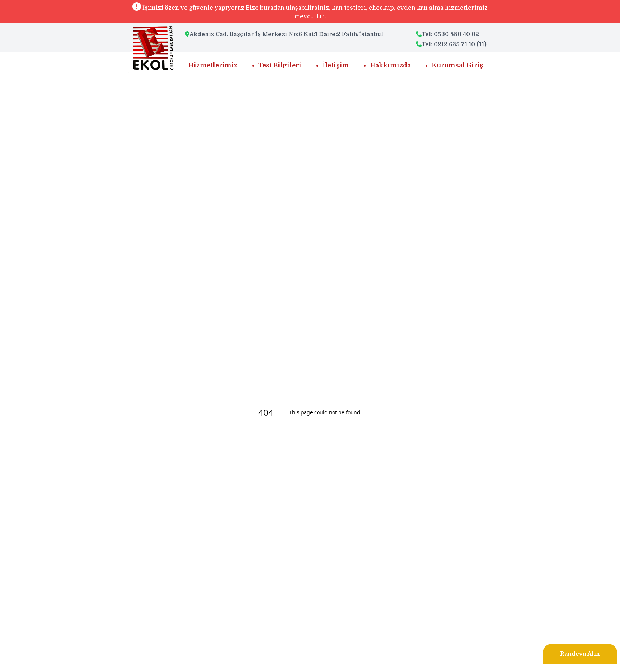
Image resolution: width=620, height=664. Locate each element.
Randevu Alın (580, 654)
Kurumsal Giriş (457, 65)
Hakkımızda (390, 65)
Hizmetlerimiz (213, 65)
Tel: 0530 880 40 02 (450, 34)
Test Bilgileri (279, 65)
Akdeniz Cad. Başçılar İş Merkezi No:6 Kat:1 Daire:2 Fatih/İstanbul (286, 34)
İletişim (336, 65)
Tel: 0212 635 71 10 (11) (454, 44)
